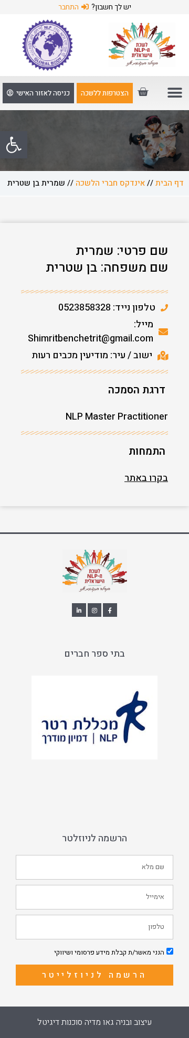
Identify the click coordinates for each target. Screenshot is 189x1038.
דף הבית (169, 183)
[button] (13, 144)
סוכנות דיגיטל (59, 1022)
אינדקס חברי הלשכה (110, 183)
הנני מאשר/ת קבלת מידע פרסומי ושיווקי (109, 952)
